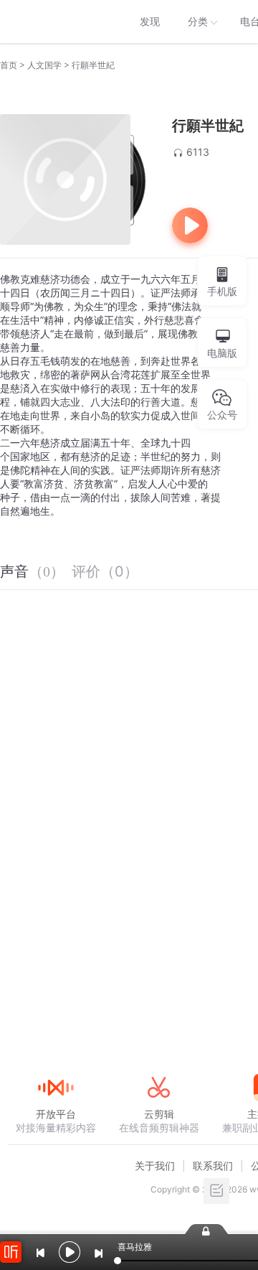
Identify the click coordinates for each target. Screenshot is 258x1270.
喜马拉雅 (55, 21)
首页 (8, 65)
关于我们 (155, 1165)
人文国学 (44, 65)
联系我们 (213, 1165)
